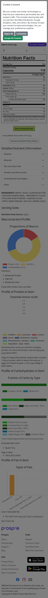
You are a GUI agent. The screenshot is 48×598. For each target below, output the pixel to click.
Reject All (8, 33)
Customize (21, 33)
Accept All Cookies (12, 38)
